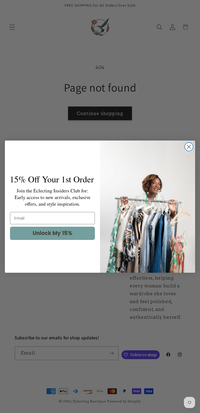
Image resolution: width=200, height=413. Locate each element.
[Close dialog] (189, 146)
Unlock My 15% (52, 233)
